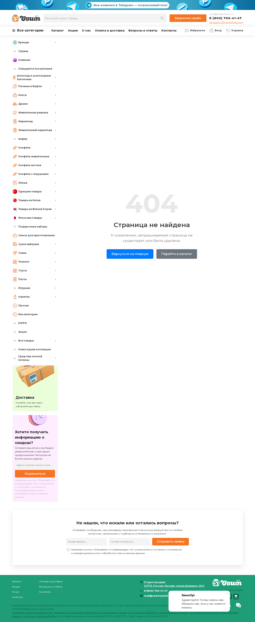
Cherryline (152, 616)
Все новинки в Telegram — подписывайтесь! (130, 5)
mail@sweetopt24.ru (221, 14)
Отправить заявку (170, 541)
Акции (73, 30)
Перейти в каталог (176, 254)
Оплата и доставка (110, 30)
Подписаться (35, 473)
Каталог (57, 30)
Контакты (169, 30)
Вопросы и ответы (142, 30)
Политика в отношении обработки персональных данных (90, 612)
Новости (17, 596)
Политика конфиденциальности (32, 612)
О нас (86, 30)
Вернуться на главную (130, 254)
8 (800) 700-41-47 (225, 18)
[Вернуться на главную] (227, 582)
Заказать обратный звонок (226, 22)
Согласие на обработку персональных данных (157, 612)
